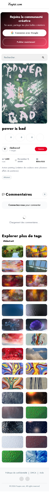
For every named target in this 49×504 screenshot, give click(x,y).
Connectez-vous (16, 205)
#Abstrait (7, 177)
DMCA (33, 472)
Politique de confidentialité (16, 472)
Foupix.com (15, 4)
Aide (42, 472)
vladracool (15, 147)
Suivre (41, 149)
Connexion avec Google (26, 32)
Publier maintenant (26, 42)
